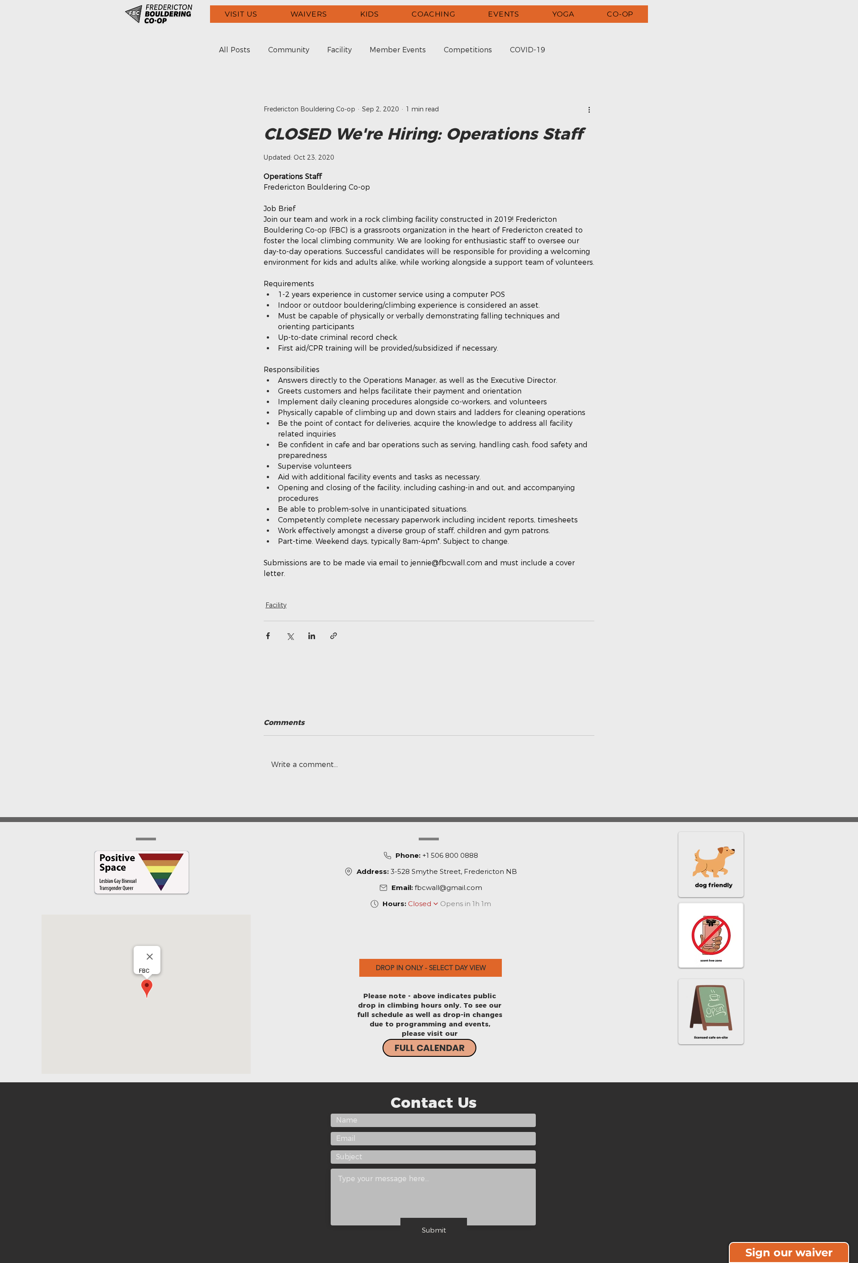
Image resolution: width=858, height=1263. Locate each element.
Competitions (468, 50)
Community (288, 50)
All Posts (234, 50)
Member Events (398, 50)
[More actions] (589, 109)
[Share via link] (333, 636)
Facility (339, 50)
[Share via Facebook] (268, 636)
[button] (241, 14)
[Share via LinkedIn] (311, 636)
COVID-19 (527, 50)
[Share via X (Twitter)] (290, 636)
